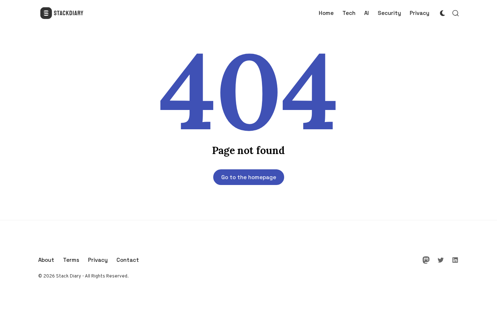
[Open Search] (455, 13)
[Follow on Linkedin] (455, 260)
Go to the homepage (248, 177)
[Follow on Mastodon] (426, 260)
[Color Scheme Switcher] (442, 13)
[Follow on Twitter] (440, 260)
